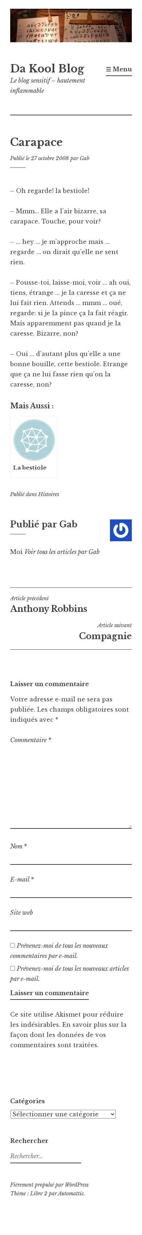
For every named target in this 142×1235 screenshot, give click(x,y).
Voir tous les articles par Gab (62, 551)
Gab (84, 158)
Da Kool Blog (47, 68)
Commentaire (30, 740)
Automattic (71, 1193)
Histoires (48, 494)
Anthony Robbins (48, 604)
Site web (21, 912)
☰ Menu (119, 69)
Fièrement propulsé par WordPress (49, 1184)
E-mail (22, 879)
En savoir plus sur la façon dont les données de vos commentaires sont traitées (68, 1035)
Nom (18, 846)
